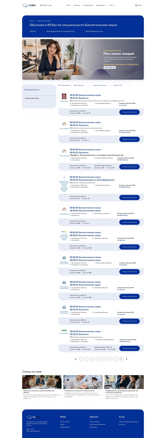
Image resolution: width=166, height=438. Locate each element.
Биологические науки (44, 21)
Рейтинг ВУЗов (65, 422)
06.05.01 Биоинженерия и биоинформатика (92, 179)
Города (62, 424)
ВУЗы (68, 5)
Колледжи (77, 5)
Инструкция (93, 427)
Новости (94, 416)
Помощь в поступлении (129, 112)
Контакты (122, 424)
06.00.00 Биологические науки (85, 95)
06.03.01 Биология (79, 98)
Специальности (88, 5)
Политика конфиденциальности (129, 422)
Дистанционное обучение (97, 424)
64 (121, 359)
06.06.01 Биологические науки (85, 210)
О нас (111, 5)
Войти (140, 5)
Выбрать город (46, 5)
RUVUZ (31, 21)
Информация (100, 5)
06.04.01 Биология (79, 152)
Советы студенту (95, 422)
